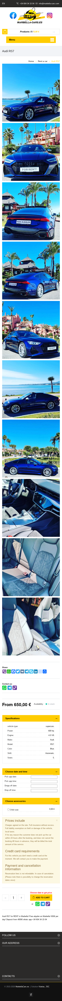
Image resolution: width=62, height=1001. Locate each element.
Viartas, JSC (44, 987)
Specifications (12, 718)
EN (3, 3)
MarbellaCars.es (22, 987)
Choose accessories (15, 801)
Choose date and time (16, 771)
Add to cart (42, 897)
